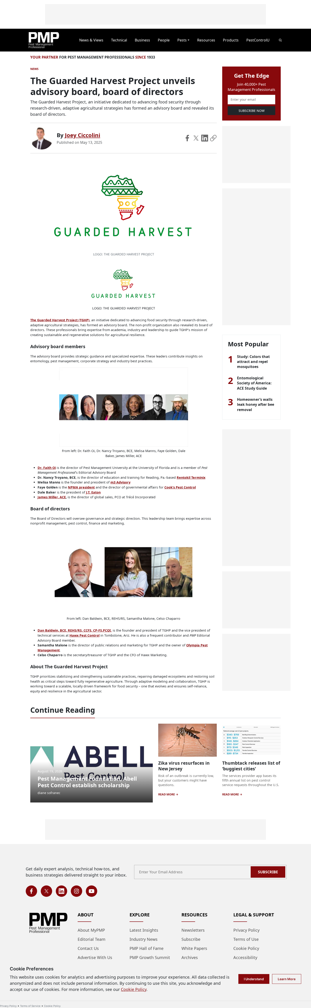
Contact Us (88, 948)
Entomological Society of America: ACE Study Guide (254, 383)
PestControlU (258, 40)
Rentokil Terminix (191, 477)
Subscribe (268, 871)
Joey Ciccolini (82, 135)
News (34, 69)
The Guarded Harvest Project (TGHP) (59, 320)
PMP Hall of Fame (146, 948)
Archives (189, 957)
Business (142, 40)
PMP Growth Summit (150, 957)
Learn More (287, 979)
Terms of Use (246, 939)
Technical (119, 40)
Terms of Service (30, 1006)
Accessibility (245, 957)
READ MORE (167, 794)
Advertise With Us (95, 957)
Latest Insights (144, 930)
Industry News (144, 939)
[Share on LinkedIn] (204, 138)
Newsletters (193, 930)
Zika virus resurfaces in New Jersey (184, 766)
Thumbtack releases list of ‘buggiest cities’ (251, 766)
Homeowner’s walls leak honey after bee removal (255, 404)
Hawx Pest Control (84, 635)
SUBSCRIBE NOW (252, 110)
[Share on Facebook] (187, 138)
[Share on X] (196, 138)
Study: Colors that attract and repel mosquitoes (253, 361)
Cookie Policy (246, 948)
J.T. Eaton (93, 492)
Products (231, 40)
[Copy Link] (213, 138)
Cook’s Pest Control (180, 487)
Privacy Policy (246, 930)
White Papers (194, 948)
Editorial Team (91, 939)
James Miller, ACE (52, 497)
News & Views (91, 40)
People (164, 40)
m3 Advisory (120, 482)
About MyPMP (91, 930)
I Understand (254, 979)
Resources (206, 40)
